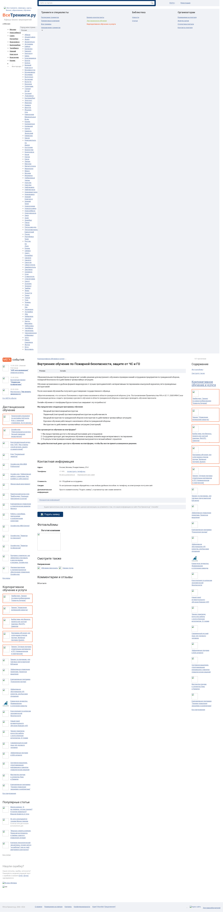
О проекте (38, 907)
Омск (27, 215)
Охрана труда (68, 568)
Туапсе (27, 298)
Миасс (27, 171)
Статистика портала (186, 24)
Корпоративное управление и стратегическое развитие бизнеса (20, 506)
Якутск (27, 345)
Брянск (27, 63)
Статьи (135, 21)
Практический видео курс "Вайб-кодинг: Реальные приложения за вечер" (19, 496)
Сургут (27, 281)
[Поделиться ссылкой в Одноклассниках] (45, 453)
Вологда (28, 82)
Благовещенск (30, 58)
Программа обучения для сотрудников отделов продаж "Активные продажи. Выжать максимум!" (201, 459)
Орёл (27, 218)
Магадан (28, 164)
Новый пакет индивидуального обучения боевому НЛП (200, 599)
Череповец (29, 331)
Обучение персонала (49, 568)
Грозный (28, 93)
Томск (27, 295)
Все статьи (7, 855)
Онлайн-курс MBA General (19, 526)
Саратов (28, 262)
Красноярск (14, 42)
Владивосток (30, 70)
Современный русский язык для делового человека (200, 636)
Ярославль (29, 349)
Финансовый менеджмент (20, 484)
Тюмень (28, 302)
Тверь (27, 291)
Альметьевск (30, 37)
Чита (27, 338)
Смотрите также (198, 373)
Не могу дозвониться (67, 475)
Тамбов (27, 288)
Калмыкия (29, 126)
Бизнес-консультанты (95, 17)
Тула (26, 300)
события (13, 359)
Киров (27, 138)
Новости (135, 17)
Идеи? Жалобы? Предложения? (104, 907)
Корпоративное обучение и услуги (101, 24)
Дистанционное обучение (97, 21)
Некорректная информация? (49, 500)
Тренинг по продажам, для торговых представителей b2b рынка (201, 498)
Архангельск (30, 42)
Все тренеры (46, 24)
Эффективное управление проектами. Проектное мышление (201, 515)
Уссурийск (29, 312)
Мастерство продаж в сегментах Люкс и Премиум (199, 686)
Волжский (29, 79)
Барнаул (28, 51)
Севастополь (30, 265)
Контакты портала (185, 28)
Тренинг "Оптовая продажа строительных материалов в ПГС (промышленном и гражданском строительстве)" (202, 480)
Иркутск (28, 107)
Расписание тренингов (50, 17)
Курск (27, 159)
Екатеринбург (15, 45)
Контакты (68, 907)
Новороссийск (30, 208)
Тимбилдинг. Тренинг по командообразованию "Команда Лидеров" (201, 401)
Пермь (27, 225)
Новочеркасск (30, 213)
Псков (27, 234)
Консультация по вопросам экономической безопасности (202, 583)
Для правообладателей (211, 908)
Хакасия (28, 319)
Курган (27, 157)
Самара (28, 251)
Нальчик (28, 183)
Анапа (27, 39)
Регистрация (185, 3)
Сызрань (28, 284)
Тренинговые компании (50, 21)
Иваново (28, 103)
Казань (12, 60)
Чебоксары (29, 326)
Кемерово (29, 136)
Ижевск (28, 105)
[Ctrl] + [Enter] (23, 876)
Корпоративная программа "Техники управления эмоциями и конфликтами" (202, 703)
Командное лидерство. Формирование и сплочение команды (200, 566)
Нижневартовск (31, 192)
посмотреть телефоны (76, 471)
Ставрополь (29, 276)
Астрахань (29, 44)
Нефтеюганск (30, 190)
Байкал (27, 46)
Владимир (29, 75)
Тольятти (28, 293)
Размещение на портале (187, 17)
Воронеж (28, 84)
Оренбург (28, 220)
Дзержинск (29, 96)
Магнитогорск (30, 166)
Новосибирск (15, 33)
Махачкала (29, 169)
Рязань (27, 248)
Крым (27, 154)
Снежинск (28, 272)
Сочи (27, 274)
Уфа (26, 314)
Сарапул (28, 260)
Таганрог (28, 286)
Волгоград (29, 77)
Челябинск (14, 48)
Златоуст (28, 100)
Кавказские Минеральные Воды (30, 116)
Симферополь (30, 267)
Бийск (27, 56)
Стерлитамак (30, 279)
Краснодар (14, 57)
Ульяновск (29, 309)
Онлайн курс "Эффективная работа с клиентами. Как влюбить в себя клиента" (20, 476)
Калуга (27, 128)
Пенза (27, 222)
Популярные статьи (16, 802)
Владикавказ (30, 72)
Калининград (30, 124)
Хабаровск (29, 316)
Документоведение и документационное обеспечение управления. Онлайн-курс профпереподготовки (20, 572)
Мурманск (29, 175)
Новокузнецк (30, 206)
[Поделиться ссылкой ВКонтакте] (39, 453)
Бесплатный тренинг (18, 382)
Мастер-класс (20, 393)
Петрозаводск (30, 227)
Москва (13, 29)
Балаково (29, 49)
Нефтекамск (29, 187)
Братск (27, 60)
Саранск (28, 258)
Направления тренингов (50, 28)
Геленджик (29, 86)
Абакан (27, 35)
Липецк (27, 161)
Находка (28, 185)
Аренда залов (183, 21)
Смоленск (29, 269)
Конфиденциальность (82, 907)
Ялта (27, 347)
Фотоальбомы (197, 370)
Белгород (28, 53)
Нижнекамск (30, 194)
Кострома (29, 147)
